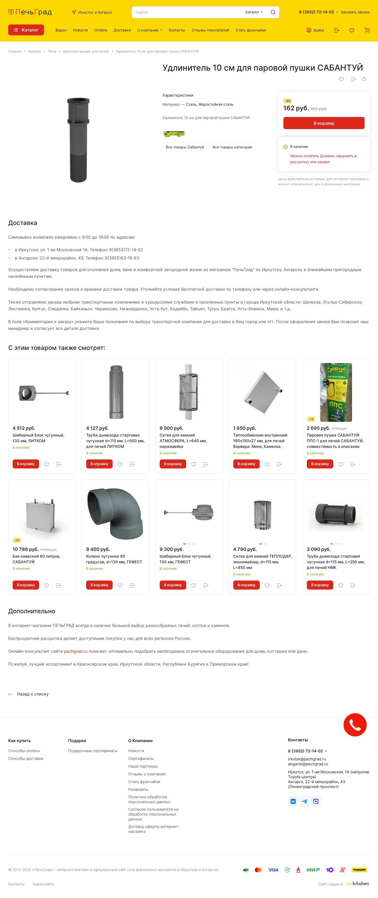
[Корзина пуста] (367, 29)
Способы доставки (25, 758)
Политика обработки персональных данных (149, 799)
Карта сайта (43, 884)
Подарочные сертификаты (93, 750)
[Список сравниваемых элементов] (336, 29)
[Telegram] (304, 801)
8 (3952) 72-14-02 (316, 12)
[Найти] (273, 12)
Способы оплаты (24, 750)
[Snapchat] (316, 801)
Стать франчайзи (144, 781)
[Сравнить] (353, 78)
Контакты (16, 884)
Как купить (19, 740)
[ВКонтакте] (293, 801)
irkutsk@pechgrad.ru (307, 759)
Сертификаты (141, 758)
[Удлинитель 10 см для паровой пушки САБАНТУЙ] (80, 135)
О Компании (140, 740)
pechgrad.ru (75, 651)
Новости (136, 750)
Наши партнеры (143, 766)
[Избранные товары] (351, 29)
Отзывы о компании (147, 773)
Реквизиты (138, 789)
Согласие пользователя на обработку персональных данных (153, 814)
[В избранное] (341, 78)
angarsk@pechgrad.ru (308, 763)
